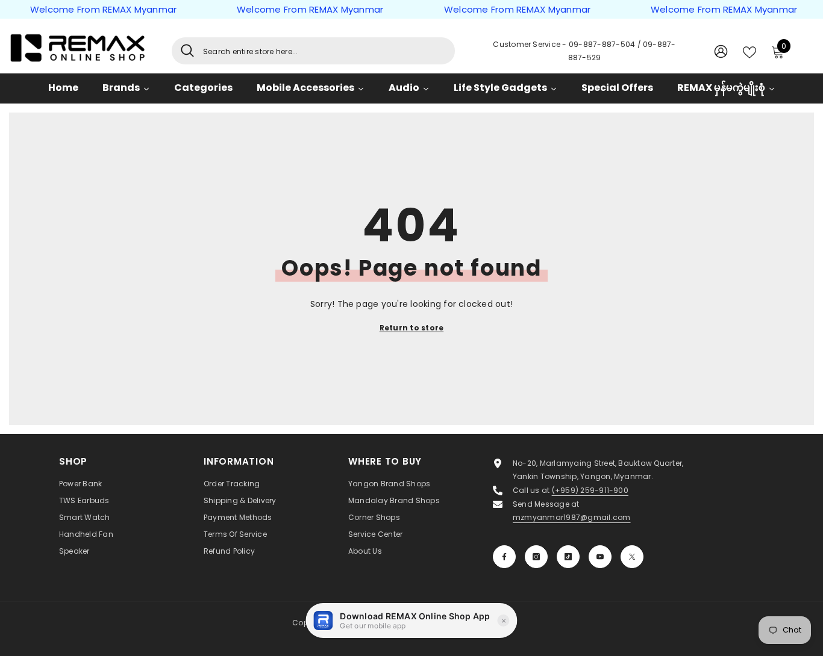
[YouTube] (600, 556)
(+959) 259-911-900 (590, 490)
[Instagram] (536, 556)
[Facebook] (504, 556)
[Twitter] (632, 556)
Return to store (412, 328)
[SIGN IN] (721, 51)
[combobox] (324, 50)
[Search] (313, 50)
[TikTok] (568, 556)
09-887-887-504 (603, 44)
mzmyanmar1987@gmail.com (572, 517)
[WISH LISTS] (749, 51)
